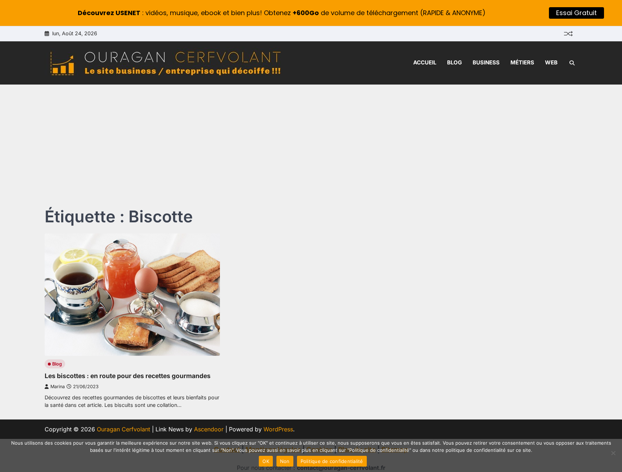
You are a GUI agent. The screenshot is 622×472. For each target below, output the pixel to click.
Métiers (522, 62)
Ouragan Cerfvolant (123, 429)
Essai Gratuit (576, 12)
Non (285, 461)
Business (486, 62)
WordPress (278, 429)
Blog (454, 62)
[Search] (572, 63)
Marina (57, 386)
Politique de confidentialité (332, 461)
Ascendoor (209, 429)
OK (265, 461)
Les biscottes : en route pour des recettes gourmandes (128, 376)
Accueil (424, 62)
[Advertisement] (311, 138)
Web (551, 62)
